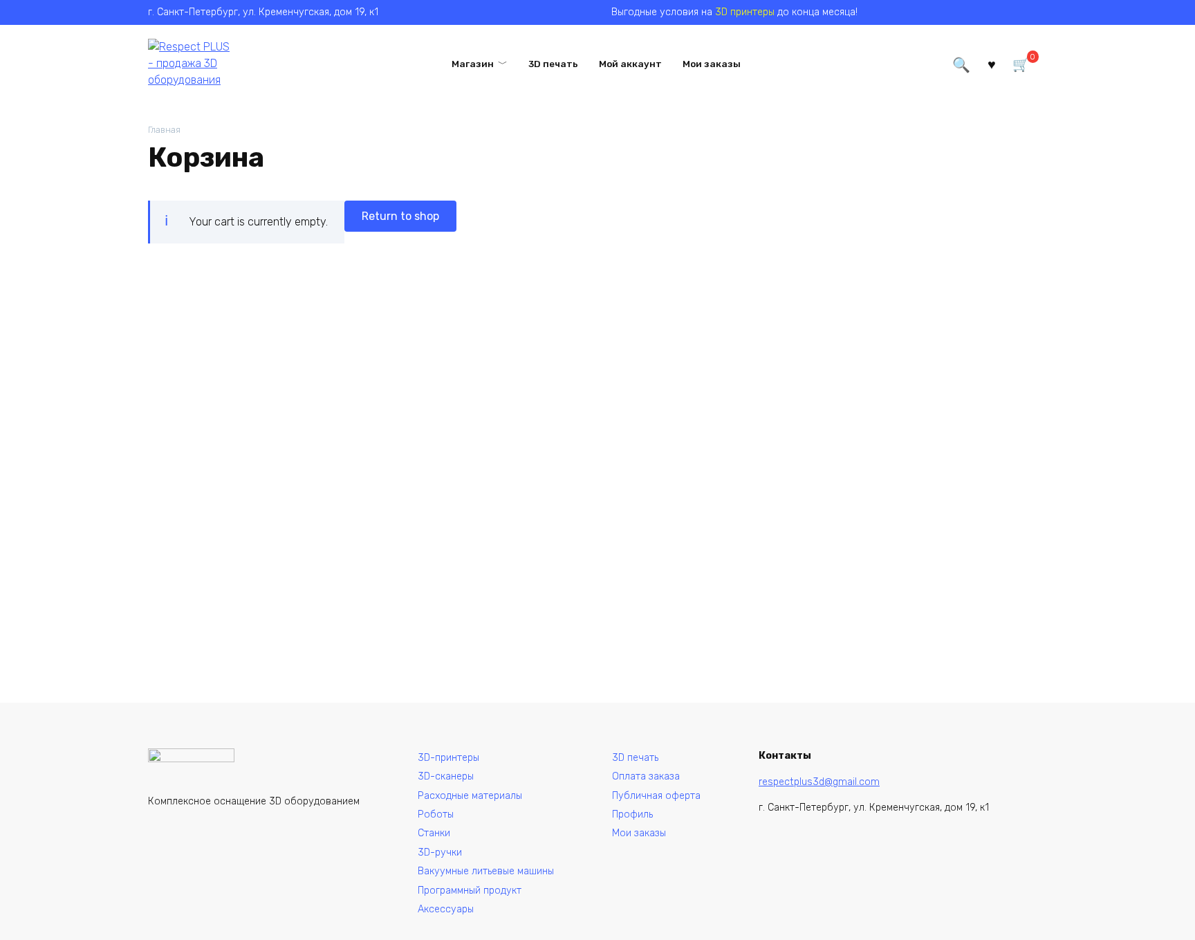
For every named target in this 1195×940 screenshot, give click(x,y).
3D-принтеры (448, 758)
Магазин (473, 63)
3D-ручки (440, 852)
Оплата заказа (646, 776)
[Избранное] (991, 63)
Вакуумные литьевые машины (486, 871)
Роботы (436, 814)
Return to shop (400, 216)
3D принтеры (745, 12)
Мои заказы (712, 63)
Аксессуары (446, 909)
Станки (434, 833)
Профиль (632, 814)
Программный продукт (469, 890)
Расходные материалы (470, 796)
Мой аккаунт (630, 63)
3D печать (553, 63)
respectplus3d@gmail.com (819, 782)
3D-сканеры (446, 776)
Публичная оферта (656, 796)
